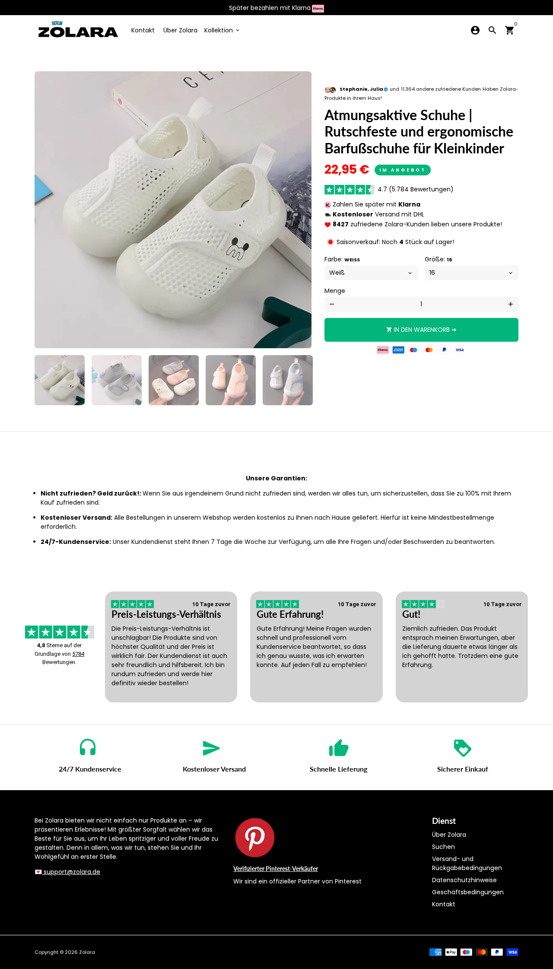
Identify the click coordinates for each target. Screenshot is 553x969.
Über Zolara (180, 30)
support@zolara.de (71, 871)
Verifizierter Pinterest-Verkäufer (275, 868)
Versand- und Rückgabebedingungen (467, 863)
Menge (334, 290)
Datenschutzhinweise (464, 880)
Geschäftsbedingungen (468, 892)
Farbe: (342, 259)
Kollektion (222, 30)
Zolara (87, 952)
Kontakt (143, 30)
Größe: (438, 259)
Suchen (443, 846)
